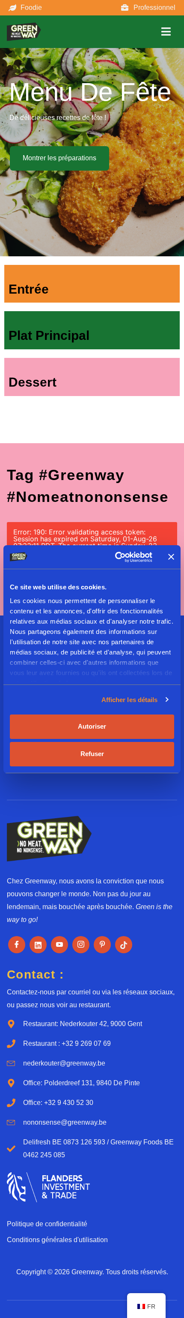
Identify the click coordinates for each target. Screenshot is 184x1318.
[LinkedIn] (38, 944)
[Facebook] (16, 944)
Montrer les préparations (59, 158)
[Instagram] (80, 944)
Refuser (92, 753)
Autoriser (92, 726)
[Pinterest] (102, 944)
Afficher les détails (129, 699)
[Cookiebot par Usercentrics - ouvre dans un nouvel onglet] (115, 557)
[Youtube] (59, 944)
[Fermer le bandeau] (171, 557)
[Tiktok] (123, 944)
